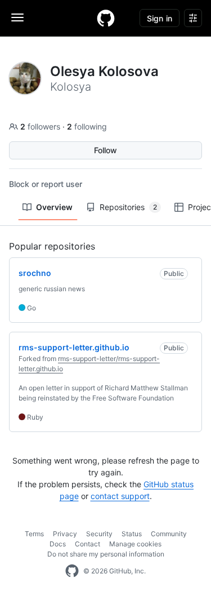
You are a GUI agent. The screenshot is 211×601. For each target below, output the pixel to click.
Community (169, 533)
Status (132, 533)
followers (41, 126)
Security (99, 533)
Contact (87, 544)
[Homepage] (106, 18)
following (87, 126)
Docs (58, 544)
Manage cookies (135, 544)
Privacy (65, 533)
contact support (120, 496)
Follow (105, 150)
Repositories (128, 207)
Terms (34, 533)
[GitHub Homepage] (72, 571)
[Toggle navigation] (17, 17)
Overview (54, 207)
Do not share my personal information (105, 554)
